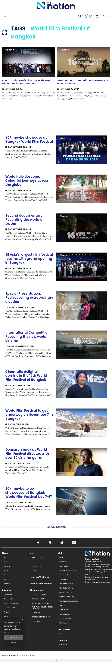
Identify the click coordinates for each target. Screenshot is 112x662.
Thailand (62, 640)
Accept (14, 637)
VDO (60, 553)
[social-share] (80, 16)
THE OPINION (64, 629)
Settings (13, 642)
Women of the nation (41, 583)
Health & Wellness (39, 577)
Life (32, 553)
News (5, 553)
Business (6, 590)
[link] (28, 76)
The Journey (36, 590)
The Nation (31, 655)
